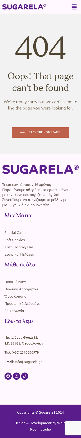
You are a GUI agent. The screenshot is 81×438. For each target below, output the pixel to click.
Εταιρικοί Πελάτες (19, 254)
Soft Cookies (14, 239)
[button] (74, 6)
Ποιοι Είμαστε (15, 281)
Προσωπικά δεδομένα (22, 303)
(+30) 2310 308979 (25, 352)
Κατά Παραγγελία (18, 247)
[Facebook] (8, 376)
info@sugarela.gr (28, 361)
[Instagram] (16, 376)
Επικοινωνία (14, 310)
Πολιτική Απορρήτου (21, 289)
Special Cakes (15, 232)
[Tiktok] (24, 376)
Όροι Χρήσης (15, 296)
